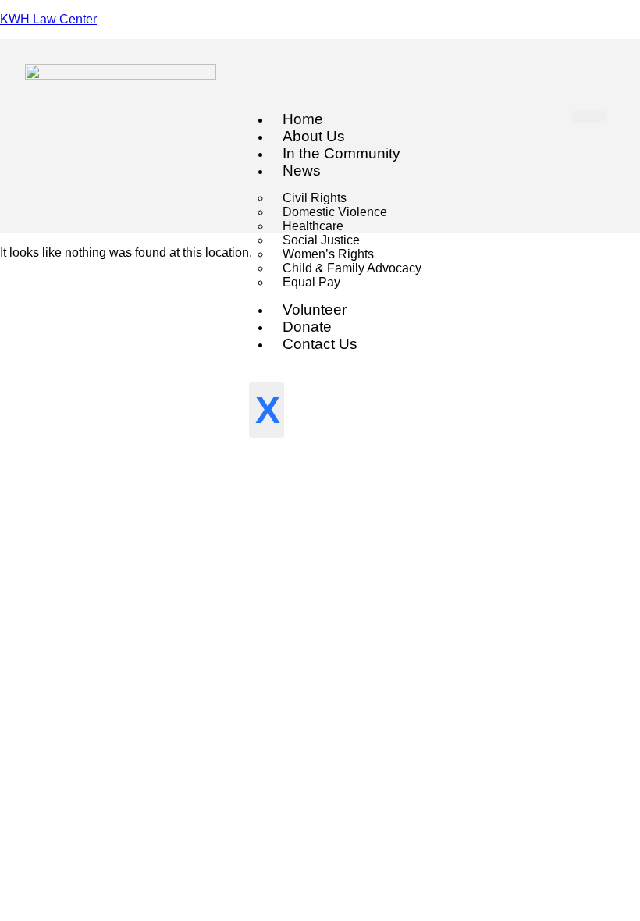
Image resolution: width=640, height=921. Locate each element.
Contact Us (320, 344)
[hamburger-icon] (589, 117)
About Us (314, 136)
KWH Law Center (48, 19)
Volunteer (315, 309)
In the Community (341, 153)
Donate (307, 326)
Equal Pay (311, 282)
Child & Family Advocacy (352, 268)
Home (303, 119)
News (302, 170)
